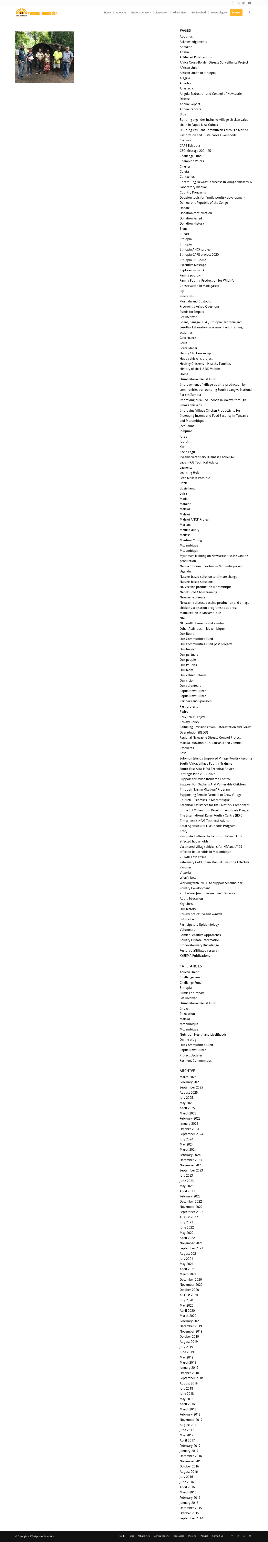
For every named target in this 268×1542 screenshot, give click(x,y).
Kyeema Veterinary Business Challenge (207, 457)
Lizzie (184, 483)
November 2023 (191, 1165)
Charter (185, 166)
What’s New (188, 878)
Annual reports (190, 109)
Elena (183, 228)
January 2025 (189, 1123)
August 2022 (189, 1217)
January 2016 (189, 1503)
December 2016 (191, 1456)
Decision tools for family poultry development (212, 197)
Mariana (185, 525)
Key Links (186, 904)
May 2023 (186, 1186)
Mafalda (185, 504)
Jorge (183, 436)
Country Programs (193, 192)
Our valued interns (193, 675)
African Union (189, 68)
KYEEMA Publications (195, 956)
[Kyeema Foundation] (36, 12)
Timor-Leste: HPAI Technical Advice (204, 821)
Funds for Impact (192, 312)
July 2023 (186, 1175)
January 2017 (189, 1451)
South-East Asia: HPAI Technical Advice (207, 769)
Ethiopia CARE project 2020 (199, 254)
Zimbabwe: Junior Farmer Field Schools (207, 893)
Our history (188, 909)
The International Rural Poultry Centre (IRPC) (211, 815)
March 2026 (188, 1077)
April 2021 (187, 1269)
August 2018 (189, 1383)
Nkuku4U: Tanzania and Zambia (202, 623)
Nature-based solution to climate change (208, 577)
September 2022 (191, 1212)
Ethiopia (186, 239)
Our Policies (188, 665)
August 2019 (189, 1342)
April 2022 (187, 1238)
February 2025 (190, 1118)
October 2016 (189, 1466)
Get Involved (188, 317)
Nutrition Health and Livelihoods (203, 1034)
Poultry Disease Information (200, 940)
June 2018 (187, 1393)
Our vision (187, 680)
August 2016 (189, 1472)
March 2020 (188, 1316)
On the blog (188, 1040)
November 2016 (191, 1461)
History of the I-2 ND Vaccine (200, 369)
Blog (183, 114)
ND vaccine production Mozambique (206, 587)
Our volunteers (190, 686)
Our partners (189, 654)
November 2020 (191, 1285)
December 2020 (191, 1279)
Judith (184, 441)
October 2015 (189, 1513)
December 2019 (191, 1326)
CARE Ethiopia (190, 145)
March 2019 (188, 1362)
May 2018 (186, 1399)
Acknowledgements (193, 42)
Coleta (184, 171)
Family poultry (190, 275)
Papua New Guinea (193, 691)
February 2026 (190, 1082)
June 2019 (187, 1352)
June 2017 (187, 1430)
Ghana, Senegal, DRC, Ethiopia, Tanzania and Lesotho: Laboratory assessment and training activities (211, 327)
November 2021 (191, 1243)
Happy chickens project (196, 358)
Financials (187, 296)
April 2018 (187, 1404)
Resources (187, 748)
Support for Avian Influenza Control (205, 779)
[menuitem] (107, 12)
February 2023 (190, 1196)
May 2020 (186, 1305)
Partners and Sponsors (195, 701)
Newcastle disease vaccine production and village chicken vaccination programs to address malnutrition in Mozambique (214, 608)
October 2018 (189, 1373)
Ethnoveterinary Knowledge (199, 945)
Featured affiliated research (199, 950)
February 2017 (190, 1446)
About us (186, 36)
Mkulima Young (191, 540)
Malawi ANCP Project (195, 519)
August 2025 (189, 1092)
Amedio (185, 83)
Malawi (185, 509)
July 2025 (186, 1098)
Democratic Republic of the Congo (204, 203)
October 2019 (189, 1336)
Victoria (185, 873)
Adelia (184, 52)
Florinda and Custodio (195, 301)
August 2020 (189, 1295)
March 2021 (188, 1274)
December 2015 (191, 1508)
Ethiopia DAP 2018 (193, 260)
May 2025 (186, 1103)
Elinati (184, 234)
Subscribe (187, 919)
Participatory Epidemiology (199, 924)
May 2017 (186, 1435)
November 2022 (191, 1207)
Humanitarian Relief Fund (198, 379)
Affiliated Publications (196, 57)
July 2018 (186, 1388)
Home (184, 374)
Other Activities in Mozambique (202, 628)
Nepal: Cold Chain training (198, 592)
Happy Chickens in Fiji (195, 353)
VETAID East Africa (193, 857)
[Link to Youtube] (250, 3)
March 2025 (188, 1113)
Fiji (182, 291)
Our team (186, 670)
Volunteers (187, 930)
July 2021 (186, 1259)
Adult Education (191, 898)
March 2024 (188, 1149)
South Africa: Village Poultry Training (206, 763)
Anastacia (186, 88)
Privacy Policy (189, 722)
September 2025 (191, 1087)
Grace (184, 343)
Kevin (183, 447)
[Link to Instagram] (244, 3)
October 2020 (189, 1290)
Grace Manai (188, 348)
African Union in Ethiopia (198, 73)
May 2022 (186, 1233)
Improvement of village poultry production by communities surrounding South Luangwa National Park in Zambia (216, 390)
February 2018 (190, 1414)
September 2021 (191, 1248)
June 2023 (187, 1181)
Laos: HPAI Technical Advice (199, 462)
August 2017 (189, 1425)
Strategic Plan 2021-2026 (197, 774)
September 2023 (191, 1170)
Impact (185, 1008)
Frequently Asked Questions (199, 306)
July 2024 (186, 1139)
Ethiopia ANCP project (195, 249)
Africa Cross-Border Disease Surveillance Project (214, 62)
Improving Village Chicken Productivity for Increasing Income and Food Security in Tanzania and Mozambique (214, 416)
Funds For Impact (192, 993)
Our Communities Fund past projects (206, 644)
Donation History (192, 223)
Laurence (186, 467)
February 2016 (190, 1498)
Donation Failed (191, 218)
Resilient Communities (196, 1060)
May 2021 (186, 1264)
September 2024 (191, 1134)
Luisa (183, 493)
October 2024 (189, 1129)
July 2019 (186, 1347)
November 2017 (191, 1420)
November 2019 (191, 1331)
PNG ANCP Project (192, 717)
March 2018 (188, 1409)
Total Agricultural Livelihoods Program (207, 826)
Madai (184, 499)
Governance (188, 338)
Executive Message (193, 265)
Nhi (182, 618)
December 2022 (191, 1201)
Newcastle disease (192, 597)
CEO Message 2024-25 (195, 151)
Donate (185, 208)
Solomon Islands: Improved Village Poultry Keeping (216, 758)
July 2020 (186, 1300)
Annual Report (190, 104)
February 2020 (190, 1321)
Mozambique (189, 545)
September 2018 (191, 1378)
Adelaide (186, 47)
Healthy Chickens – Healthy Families (205, 364)
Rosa (183, 753)
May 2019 (186, 1357)
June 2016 (187, 1482)
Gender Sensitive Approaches (200, 935)
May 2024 (186, 1144)
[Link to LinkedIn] (238, 3)
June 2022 (187, 1227)
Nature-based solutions (196, 582)
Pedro (184, 711)
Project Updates (191, 1055)
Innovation (187, 1014)
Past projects (189, 706)
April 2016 (187, 1487)
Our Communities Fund (196, 639)
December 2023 (191, 1160)
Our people (188, 660)
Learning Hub (189, 473)
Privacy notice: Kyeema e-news (201, 914)
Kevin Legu (187, 452)
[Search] (249, 12)
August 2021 (189, 1253)
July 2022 (186, 1222)
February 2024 (190, 1155)
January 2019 (189, 1368)
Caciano (185, 140)
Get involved (188, 998)
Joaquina (186, 431)
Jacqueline (187, 426)
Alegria (185, 78)
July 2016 (186, 1477)
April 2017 (187, 1440)
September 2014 (191, 1518)
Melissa (185, 535)
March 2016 (188, 1492)
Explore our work (192, 270)
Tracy (183, 831)
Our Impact (188, 649)
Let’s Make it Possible (195, 478)
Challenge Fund (191, 156)
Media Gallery (189, 530)
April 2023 (187, 1191)
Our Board (187, 634)
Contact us (187, 177)
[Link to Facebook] (232, 3)
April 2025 (187, 1108)
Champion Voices (192, 161)
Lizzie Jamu (188, 488)
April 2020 (187, 1310)
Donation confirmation (196, 213)
